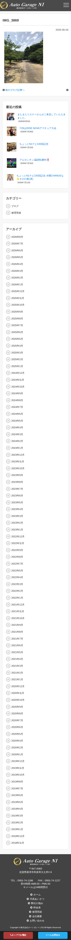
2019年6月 (17, 795)
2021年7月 (17, 638)
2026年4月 (17, 264)
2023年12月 (17, 454)
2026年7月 (17, 243)
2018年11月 (17, 842)
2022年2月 (17, 590)
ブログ (15, 206)
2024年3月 (17, 434)
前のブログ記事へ (15, 90)
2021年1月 (17, 679)
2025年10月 (17, 304)
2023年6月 (17, 495)
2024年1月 (17, 448)
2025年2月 (17, 359)
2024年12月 (17, 373)
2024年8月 (17, 400)
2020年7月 (17, 720)
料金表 (37, 907)
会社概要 (37, 916)
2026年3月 (17, 271)
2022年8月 (17, 556)
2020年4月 (17, 740)
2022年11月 (17, 543)
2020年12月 (17, 686)
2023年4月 (17, 509)
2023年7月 (17, 488)
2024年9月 (17, 393)
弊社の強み (37, 903)
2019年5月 (17, 802)
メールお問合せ (53, 935)
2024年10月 (17, 386)
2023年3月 (17, 516)
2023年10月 (17, 468)
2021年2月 (17, 672)
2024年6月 (17, 413)
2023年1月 (17, 529)
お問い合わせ (37, 920)
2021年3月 (17, 665)
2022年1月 (17, 597)
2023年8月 (17, 482)
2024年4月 (17, 427)
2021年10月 (17, 618)
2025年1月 (17, 366)
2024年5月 (17, 420)
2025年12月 (17, 291)
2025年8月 (17, 318)
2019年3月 (17, 815)
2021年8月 (17, 631)
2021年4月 (17, 659)
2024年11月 (17, 379)
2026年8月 (17, 236)
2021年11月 (17, 611)
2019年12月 (17, 761)
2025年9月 (17, 311)
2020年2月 (17, 747)
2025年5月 (17, 338)
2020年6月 (17, 727)
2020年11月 (17, 693)
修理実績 (16, 212)
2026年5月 (17, 257)
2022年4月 (17, 577)
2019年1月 (17, 829)
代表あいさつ (37, 899)
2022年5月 (17, 570)
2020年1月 (17, 754)
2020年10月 (17, 700)
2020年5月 (17, 734)
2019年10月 (17, 774)
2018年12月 (17, 836)
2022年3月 (17, 584)
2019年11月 (17, 768)
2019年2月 (17, 822)
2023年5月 (17, 502)
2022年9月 (17, 550)
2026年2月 (17, 277)
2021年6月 (17, 645)
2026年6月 (17, 250)
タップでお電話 (19, 935)
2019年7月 (17, 788)
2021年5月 (17, 652)
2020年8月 (17, 713)
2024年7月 (17, 407)
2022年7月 (17, 563)
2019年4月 (17, 808)
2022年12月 (17, 536)
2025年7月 (17, 325)
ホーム (37, 894)
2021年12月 (17, 604)
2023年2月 (17, 522)
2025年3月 (17, 352)
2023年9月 (17, 475)
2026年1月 (17, 284)
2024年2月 (17, 441)
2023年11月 (17, 461)
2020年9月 (17, 706)
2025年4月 (17, 345)
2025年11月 (17, 298)
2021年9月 (17, 625)
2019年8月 (17, 781)
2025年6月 (17, 332)
